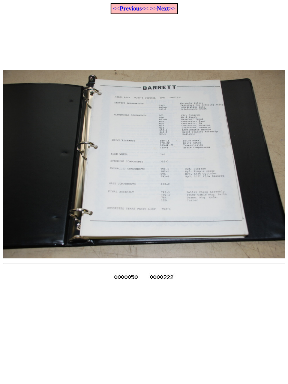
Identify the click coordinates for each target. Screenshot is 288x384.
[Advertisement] (144, 38)
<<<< (130, 8)
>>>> (163, 8)
